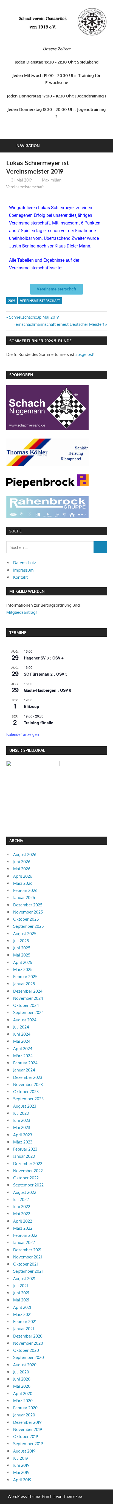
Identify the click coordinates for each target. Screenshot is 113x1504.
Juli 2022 (21, 1199)
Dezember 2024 (28, 991)
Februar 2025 (25, 976)
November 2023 (28, 1084)
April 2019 (22, 1479)
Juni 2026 (21, 861)
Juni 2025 (21, 947)
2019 (11, 301)
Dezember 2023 (27, 1077)
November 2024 (28, 998)
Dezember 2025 (28, 904)
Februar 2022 (25, 1235)
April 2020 (22, 1393)
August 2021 (24, 1278)
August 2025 (24, 933)
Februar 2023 (25, 1149)
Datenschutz (24, 562)
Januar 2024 (24, 1070)
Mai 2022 (21, 1213)
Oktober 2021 (25, 1264)
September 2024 (28, 1012)
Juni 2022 (21, 1206)
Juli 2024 (21, 1027)
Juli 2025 (21, 940)
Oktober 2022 (26, 1177)
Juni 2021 (21, 1292)
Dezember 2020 (28, 1336)
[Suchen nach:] (50, 547)
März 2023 (22, 1142)
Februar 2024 (25, 1062)
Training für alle (38, 722)
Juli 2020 (21, 1372)
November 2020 (28, 1343)
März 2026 (23, 883)
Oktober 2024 (26, 1005)
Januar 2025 (24, 983)
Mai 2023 (21, 1127)
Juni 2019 (21, 1465)
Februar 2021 (24, 1321)
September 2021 (28, 1271)
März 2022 (22, 1228)
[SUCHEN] (100, 547)
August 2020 (24, 1364)
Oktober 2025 (26, 919)
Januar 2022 (24, 1242)
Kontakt (20, 577)
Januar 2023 (24, 1156)
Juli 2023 (21, 1113)
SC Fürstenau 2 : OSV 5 (45, 674)
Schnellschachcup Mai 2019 (34, 317)
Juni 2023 (21, 1120)
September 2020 (28, 1357)
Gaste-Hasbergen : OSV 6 (47, 690)
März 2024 (23, 1055)
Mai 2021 (21, 1300)
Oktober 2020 (26, 1350)
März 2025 (23, 969)
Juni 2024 (21, 1034)
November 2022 (28, 1170)
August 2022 (24, 1192)
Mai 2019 (21, 1472)
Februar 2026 (25, 890)
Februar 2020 (25, 1407)
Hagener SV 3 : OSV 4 (44, 658)
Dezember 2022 (27, 1163)
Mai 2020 (21, 1386)
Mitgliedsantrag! (21, 612)
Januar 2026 (24, 897)
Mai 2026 (21, 868)
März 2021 (22, 1314)
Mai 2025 (21, 955)
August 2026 (24, 854)
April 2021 (22, 1307)
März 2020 (23, 1400)
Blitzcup (31, 706)
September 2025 (28, 926)
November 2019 (27, 1429)
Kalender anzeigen (22, 734)
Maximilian (51, 180)
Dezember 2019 (27, 1422)
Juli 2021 (20, 1285)
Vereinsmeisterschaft (25, 187)
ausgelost (84, 354)
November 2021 (27, 1257)
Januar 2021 (23, 1328)
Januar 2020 (24, 1414)
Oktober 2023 (26, 1091)
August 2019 (24, 1451)
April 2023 (22, 1134)
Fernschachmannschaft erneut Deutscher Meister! (58, 324)
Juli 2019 (20, 1458)
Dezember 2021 (27, 1249)
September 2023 (28, 1098)
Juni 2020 (21, 1379)
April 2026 (22, 876)
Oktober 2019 (25, 1436)
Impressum (23, 570)
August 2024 (24, 1019)
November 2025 (28, 912)
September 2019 (28, 1443)
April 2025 (22, 962)
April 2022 (22, 1221)
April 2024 (22, 1048)
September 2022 (28, 1185)
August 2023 (24, 1106)
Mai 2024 (21, 1041)
